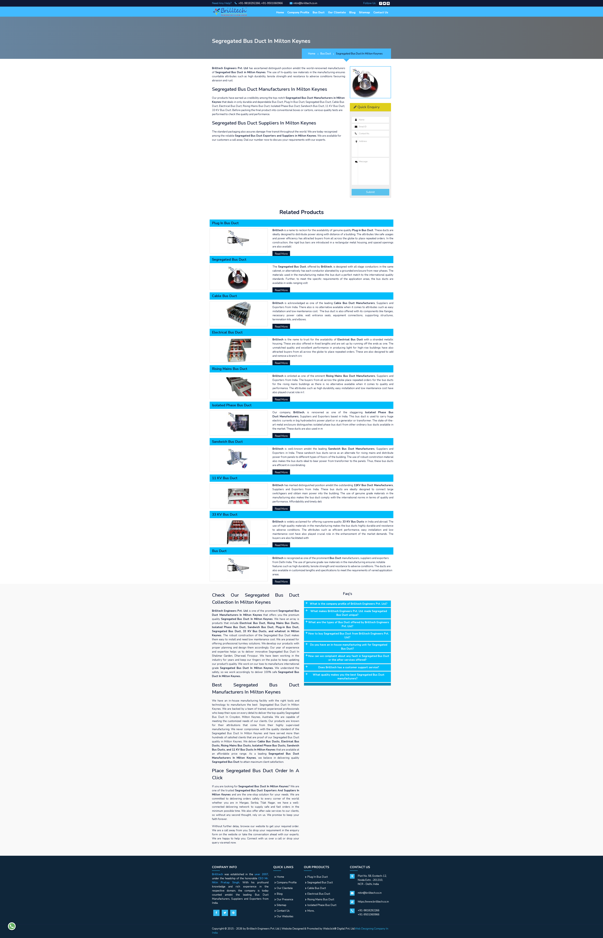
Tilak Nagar (267, 803)
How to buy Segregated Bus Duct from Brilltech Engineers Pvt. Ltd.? (348, 635)
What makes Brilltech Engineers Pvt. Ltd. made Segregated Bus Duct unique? (348, 613)
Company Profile (298, 12)
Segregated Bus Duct (320, 882)
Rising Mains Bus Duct (320, 899)
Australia (267, 717)
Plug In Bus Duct (317, 877)
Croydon (235, 717)
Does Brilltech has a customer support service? (348, 667)
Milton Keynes (251, 717)
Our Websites (285, 916)
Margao (244, 803)
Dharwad (239, 656)
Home (280, 12)
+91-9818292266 (249, 3)
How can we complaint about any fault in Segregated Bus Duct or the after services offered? (348, 658)
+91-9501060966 (272, 3)
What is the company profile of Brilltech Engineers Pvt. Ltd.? (348, 604)
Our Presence (285, 899)
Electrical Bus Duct (318, 894)
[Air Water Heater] (230, 11)
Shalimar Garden (222, 656)
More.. (311, 911)
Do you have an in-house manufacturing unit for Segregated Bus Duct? (348, 646)
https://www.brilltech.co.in (373, 901)
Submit (370, 192)
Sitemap (364, 12)
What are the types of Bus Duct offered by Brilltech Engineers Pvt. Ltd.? (348, 624)
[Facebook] (380, 3)
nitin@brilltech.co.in (305, 3)
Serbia (254, 803)
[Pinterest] (388, 3)
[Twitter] (384, 3)
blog (352, 12)
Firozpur (252, 656)
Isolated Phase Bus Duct (321, 905)
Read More (281, 254)
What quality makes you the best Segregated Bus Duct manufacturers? (348, 676)
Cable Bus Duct (316, 888)
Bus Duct (319, 12)
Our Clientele (337, 12)
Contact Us (380, 12)
